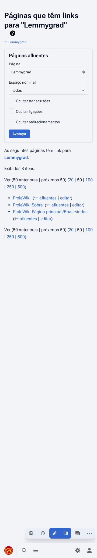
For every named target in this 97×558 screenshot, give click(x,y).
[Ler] (31, 533)
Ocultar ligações (29, 111)
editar (65, 197)
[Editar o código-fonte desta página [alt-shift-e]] (65, 533)
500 (21, 186)
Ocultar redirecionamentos (38, 122)
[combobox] (48, 72)
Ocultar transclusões (33, 101)
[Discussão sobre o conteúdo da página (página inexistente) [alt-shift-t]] (77, 533)
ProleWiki (21, 197)
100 (89, 179)
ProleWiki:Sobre (28, 204)
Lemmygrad (17, 42)
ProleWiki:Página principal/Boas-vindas (50, 211)
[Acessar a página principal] (8, 550)
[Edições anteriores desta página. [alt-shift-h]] (42, 533)
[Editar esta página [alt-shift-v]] (54, 533)
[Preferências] (77, 550)
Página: (15, 64)
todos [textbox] (17, 90)
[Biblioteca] (47, 550)
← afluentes (45, 197)
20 (71, 179)
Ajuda (13, 33)
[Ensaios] (59, 550)
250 (10, 186)
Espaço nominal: (23, 82)
